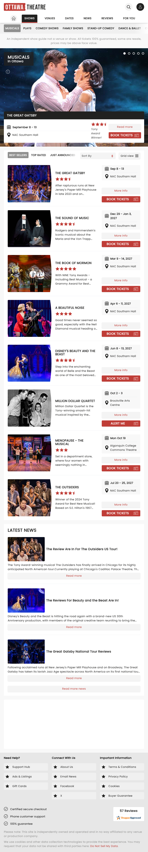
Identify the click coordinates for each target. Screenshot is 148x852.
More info (121, 191)
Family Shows (73, 28)
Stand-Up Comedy (100, 28)
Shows (29, 18)
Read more (125, 127)
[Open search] (129, 7)
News (88, 18)
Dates (69, 18)
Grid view (127, 156)
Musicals (12, 28)
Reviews (107, 18)
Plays (27, 28)
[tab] (124, 53)
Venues (50, 18)
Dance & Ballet (130, 28)
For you (129, 18)
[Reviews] (99, 124)
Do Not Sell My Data (104, 846)
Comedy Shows (47, 28)
